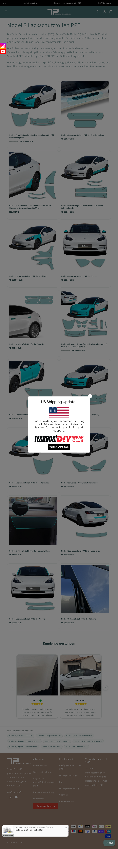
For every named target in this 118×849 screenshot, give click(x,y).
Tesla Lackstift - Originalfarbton (29, 830)
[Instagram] (3, 46)
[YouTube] (3, 51)
